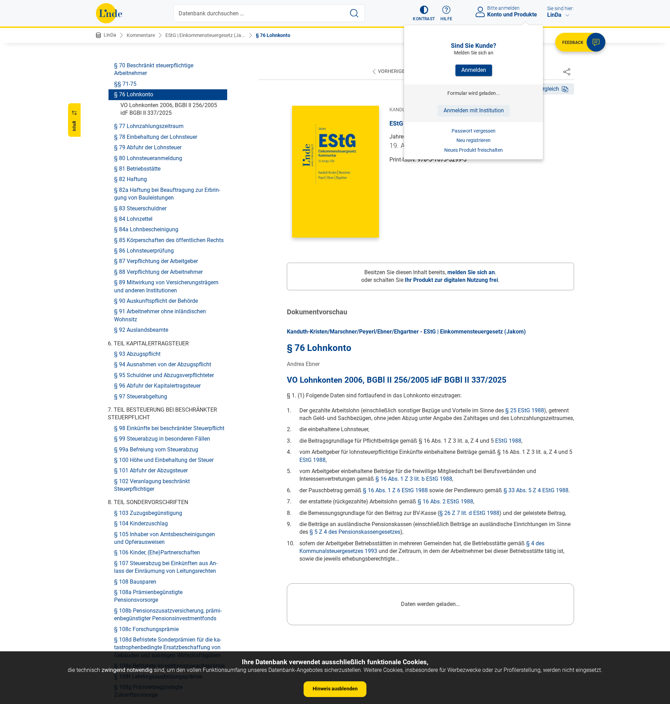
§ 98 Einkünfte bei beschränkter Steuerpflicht (169, 428)
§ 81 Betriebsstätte (137, 168)
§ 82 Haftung (130, 179)
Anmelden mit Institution (474, 110)
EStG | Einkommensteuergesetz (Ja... (205, 35)
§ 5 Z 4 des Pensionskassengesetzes (355, 532)
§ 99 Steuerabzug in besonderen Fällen (162, 438)
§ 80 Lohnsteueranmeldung (148, 158)
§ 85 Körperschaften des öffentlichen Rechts (169, 240)
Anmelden (473, 70)
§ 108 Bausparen (135, 581)
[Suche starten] (354, 13)
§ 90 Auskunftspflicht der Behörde (156, 301)
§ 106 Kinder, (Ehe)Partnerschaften (157, 552)
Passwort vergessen (474, 131)
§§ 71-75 (125, 84)
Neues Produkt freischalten (473, 150)
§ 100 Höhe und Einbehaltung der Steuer (164, 460)
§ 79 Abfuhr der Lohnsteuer (147, 147)
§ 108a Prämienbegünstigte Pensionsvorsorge (148, 596)
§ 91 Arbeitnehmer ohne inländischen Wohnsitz (160, 315)
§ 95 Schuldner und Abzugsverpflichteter (164, 375)
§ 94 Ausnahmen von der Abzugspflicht (162, 364)
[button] (424, 13)
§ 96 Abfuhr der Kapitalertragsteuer (157, 385)
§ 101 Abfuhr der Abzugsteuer (151, 470)
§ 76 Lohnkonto (273, 35)
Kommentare (141, 35)
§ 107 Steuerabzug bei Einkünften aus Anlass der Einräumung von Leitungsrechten (165, 567)
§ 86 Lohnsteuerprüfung (144, 250)
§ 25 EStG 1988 (524, 410)
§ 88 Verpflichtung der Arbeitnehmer (158, 272)
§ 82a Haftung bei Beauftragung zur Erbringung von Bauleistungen (167, 194)
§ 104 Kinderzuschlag (141, 523)
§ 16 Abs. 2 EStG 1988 (445, 501)
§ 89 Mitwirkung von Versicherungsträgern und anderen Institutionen (166, 286)
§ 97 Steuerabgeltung (140, 396)
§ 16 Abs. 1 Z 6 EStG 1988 (395, 490)
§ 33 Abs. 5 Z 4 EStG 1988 (536, 490)
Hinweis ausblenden (335, 688)
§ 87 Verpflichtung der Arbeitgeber (156, 261)
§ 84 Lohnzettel (133, 219)
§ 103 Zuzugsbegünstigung (148, 513)
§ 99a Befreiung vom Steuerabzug (156, 449)
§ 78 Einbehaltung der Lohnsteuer (155, 137)
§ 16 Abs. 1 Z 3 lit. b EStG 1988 (413, 478)
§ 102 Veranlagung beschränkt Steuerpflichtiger (152, 485)
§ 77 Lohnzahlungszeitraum (149, 126)
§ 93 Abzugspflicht (137, 354)
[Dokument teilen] (566, 71)
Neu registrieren (473, 140)
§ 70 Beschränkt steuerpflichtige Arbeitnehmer (153, 69)
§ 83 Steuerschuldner (140, 208)
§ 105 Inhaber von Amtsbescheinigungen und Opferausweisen (164, 538)
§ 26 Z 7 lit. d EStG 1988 (469, 513)
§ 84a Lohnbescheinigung (146, 229)
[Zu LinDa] (109, 13)
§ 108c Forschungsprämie (146, 629)
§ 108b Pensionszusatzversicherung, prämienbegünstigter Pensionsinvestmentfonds (168, 614)
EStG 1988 (508, 440)
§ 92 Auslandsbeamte (141, 330)
